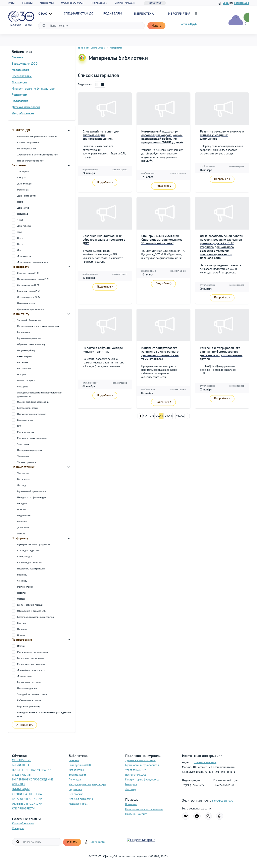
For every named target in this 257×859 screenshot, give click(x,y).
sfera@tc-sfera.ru (222, 800)
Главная (17, 57)
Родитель (22, 522)
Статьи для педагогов (28, 551)
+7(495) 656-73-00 (224, 785)
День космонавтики (27, 196)
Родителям (19, 94)
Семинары (27, 3)
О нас (43, 14)
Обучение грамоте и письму (31, 344)
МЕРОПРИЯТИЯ (21, 760)
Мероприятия (47, 3)
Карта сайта (97, 841)
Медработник (24, 515)
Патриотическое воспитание (31, 414)
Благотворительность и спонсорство (35, 617)
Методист (22, 503)
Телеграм (208, 816)
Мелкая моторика (26, 381)
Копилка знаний (99, 3)
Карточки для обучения (29, 563)
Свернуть (68, 130)
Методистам (20, 70)
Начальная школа (26, 303)
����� (139, 416)
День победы (24, 226)
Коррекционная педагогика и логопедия (38, 326)
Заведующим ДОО (25, 63)
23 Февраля (23, 172)
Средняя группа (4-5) (28, 285)
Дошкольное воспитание (140, 760)
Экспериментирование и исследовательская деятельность (39, 395)
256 (177, 416)
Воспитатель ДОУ (136, 774)
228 (170, 416)
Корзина (188, 24)
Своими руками (25, 420)
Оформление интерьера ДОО (31, 611)
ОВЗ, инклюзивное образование (33, 402)
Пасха (20, 202)
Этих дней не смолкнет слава (32, 694)
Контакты (131, 804)
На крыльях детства (27, 688)
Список (103, 85)
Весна (20, 244)
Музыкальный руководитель (31, 491)
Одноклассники (219, 816)
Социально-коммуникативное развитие (37, 137)
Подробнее (104, 182)
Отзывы (21, 635)
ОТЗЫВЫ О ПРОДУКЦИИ (27, 803)
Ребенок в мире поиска (29, 700)
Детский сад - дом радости (31, 670)
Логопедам (19, 82)
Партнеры (22, 629)
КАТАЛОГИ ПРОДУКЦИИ (27, 799)
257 (182, 416)
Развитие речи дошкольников (32, 652)
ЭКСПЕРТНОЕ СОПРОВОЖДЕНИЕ (32, 779)
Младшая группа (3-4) (28, 291)
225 (157, 416)
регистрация (241, 3)
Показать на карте (205, 762)
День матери (23, 208)
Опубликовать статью (72, 3)
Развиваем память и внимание (32, 438)
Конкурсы (18, 828)
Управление (23, 456)
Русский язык (24, 368)
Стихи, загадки (24, 557)
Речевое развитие (26, 149)
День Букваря (24, 184)
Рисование (22, 362)
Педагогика (20, 101)
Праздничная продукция (29, 450)
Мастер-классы (25, 587)
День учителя (24, 256)
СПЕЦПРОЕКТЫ (21, 774)
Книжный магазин (23, 823)
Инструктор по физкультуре (31, 497)
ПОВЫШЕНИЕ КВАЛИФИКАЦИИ (31, 770)
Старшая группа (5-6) (28, 273)
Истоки (20, 646)
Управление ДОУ (135, 770)
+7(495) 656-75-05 (193, 785)
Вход (226, 3)
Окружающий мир (26, 350)
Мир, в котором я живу (29, 706)
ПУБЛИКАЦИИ (21, 789)
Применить (26, 725)
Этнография (23, 444)
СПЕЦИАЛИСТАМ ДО (78, 13)
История (21, 375)
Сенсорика (22, 387)
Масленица (23, 190)
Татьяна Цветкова (26, 462)
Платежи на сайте (136, 814)
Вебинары (22, 575)
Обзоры (21, 599)
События (21, 623)
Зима (19, 232)
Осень (20, 238)
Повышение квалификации (31, 569)
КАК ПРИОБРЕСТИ (23, 808)
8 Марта (21, 178)
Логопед (21, 485)
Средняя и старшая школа (30, 309)
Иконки (97, 85)
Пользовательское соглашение (144, 809)
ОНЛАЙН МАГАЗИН (125, 3)
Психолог (22, 509)
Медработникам (23, 113)
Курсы (11, 3)
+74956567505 (155, 3)
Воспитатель (23, 479)
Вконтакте (185, 816)
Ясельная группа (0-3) (28, 297)
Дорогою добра (25, 676)
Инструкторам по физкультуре (33, 88)
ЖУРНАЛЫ (18, 784)
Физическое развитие (28, 143)
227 (166, 416)
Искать (156, 25)
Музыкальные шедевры (29, 682)
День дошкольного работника (32, 262)
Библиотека (144, 14)
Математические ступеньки (31, 664)
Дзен (197, 816)
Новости (21, 593)
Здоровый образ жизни (29, 320)
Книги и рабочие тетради (30, 605)
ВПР (19, 426)
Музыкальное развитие (29, 338)
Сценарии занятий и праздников (33, 544)
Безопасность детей (27, 408)
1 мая (20, 220)
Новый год (22, 214)
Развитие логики (25, 432)
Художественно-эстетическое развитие (37, 155)
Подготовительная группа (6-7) (33, 279)
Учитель (21, 534)
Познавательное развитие (30, 161)
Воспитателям (22, 76)
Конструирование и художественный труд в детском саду (44, 714)
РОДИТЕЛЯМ (112, 13)
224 (152, 416)
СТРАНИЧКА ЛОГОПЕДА (27, 794)
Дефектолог (23, 528)
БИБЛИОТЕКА (20, 765)
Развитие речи (24, 356)
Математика (23, 332)
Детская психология (26, 107)
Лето (19, 250)
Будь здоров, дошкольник (30, 658)
